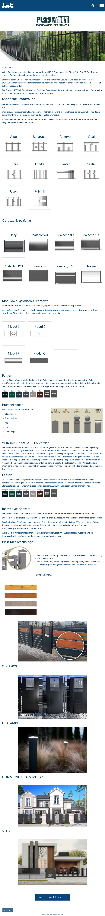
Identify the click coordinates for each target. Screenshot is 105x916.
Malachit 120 (14, 266)
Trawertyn (39, 266)
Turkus (91, 266)
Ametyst (65, 136)
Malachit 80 (65, 235)
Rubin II (39, 191)
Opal (91, 136)
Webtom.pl (56, 914)
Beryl (13, 235)
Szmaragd (39, 136)
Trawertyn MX (65, 266)
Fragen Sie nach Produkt (51, 896)
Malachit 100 (91, 235)
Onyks (39, 164)
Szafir (91, 164)
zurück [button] (8, 910)
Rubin (14, 164)
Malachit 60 (39, 235)
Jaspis (14, 191)
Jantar (65, 164)
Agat (13, 136)
